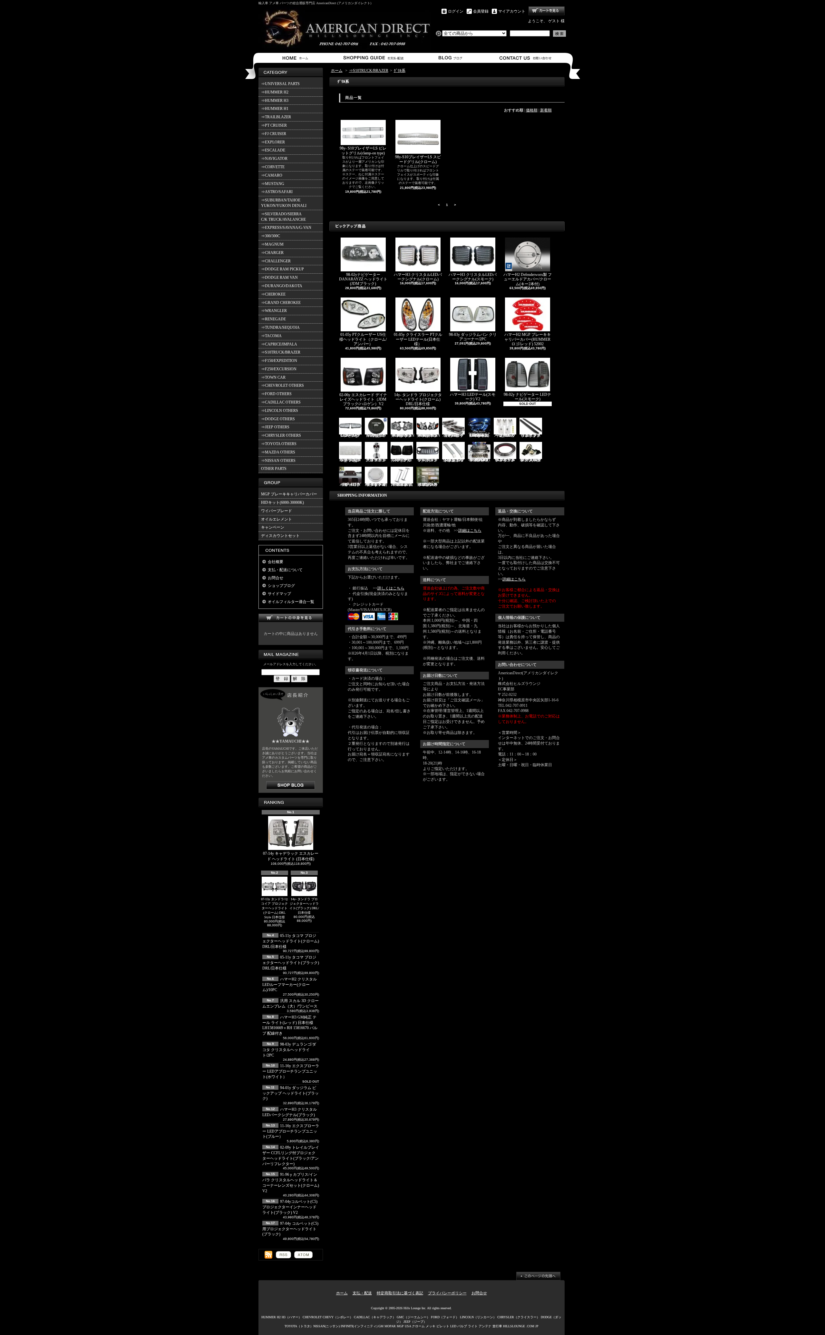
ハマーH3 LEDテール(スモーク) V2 (472, 396)
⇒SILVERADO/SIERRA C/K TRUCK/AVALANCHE (283, 217)
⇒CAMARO (271, 175)
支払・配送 (362, 1293)
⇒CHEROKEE (273, 294)
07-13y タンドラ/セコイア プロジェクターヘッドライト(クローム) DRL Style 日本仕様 (274, 908)
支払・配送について (373, 58)
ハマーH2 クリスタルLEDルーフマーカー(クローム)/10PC (289, 984)
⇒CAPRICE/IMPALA (279, 344)
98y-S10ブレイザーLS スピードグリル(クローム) (418, 159)
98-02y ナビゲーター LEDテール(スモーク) (527, 396)
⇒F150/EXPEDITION (279, 360)
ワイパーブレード (276, 511)
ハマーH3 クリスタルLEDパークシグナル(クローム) (418, 276)
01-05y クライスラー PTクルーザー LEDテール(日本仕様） (418, 339)
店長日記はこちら (290, 785)
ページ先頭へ (538, 1276)
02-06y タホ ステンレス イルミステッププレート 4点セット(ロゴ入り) (427, 484)
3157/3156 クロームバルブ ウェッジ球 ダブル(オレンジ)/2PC (530, 460)
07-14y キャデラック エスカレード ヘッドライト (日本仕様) (290, 856)
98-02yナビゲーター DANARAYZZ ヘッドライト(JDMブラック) (363, 279)
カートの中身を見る (290, 618)
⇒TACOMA (271, 336)
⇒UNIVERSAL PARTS (280, 84)
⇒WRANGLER (274, 310)
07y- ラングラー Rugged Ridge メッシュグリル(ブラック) (350, 460)
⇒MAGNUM (272, 244)
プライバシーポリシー (447, 1293)
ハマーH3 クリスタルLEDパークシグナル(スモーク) (473, 276)
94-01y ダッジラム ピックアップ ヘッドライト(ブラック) (290, 1093)
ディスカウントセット (280, 535)
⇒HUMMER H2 (274, 92)
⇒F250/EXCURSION (278, 369)
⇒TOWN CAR (273, 377)
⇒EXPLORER (273, 142)
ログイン (455, 11)
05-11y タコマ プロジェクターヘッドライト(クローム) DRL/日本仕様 (290, 941)
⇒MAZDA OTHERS (278, 452)
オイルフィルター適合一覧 (291, 601)
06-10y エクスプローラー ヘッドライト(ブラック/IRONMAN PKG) (402, 435)
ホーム (296, 58)
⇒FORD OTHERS (276, 394)
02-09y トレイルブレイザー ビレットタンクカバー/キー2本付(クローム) (376, 484)
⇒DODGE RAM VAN (279, 277)
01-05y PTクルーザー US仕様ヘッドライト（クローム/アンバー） (363, 339)
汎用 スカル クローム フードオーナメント (376, 460)
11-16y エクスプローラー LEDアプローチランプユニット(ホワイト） (290, 1071)
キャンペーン (272, 527)
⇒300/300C (270, 236)
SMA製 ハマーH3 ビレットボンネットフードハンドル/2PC (453, 460)
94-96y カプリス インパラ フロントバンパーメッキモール (505, 460)
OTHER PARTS (273, 468)
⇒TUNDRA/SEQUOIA (280, 327)
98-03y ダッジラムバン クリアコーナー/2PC (473, 336)
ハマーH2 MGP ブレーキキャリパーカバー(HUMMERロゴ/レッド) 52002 (527, 339)
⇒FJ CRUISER (273, 134)
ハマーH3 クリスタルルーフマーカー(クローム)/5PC (505, 435)
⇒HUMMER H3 (274, 100)
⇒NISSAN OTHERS (278, 460)
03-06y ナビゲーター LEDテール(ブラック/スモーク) (401, 460)
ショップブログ (449, 58)
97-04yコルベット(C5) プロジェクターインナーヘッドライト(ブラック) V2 (289, 1207)
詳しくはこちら (390, 588)
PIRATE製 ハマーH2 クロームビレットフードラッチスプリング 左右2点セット (402, 484)
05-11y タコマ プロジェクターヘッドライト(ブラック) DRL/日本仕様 (290, 962)
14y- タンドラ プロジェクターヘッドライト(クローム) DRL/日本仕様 (418, 399)
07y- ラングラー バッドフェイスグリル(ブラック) (427, 460)
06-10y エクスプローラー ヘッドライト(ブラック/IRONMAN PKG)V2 (428, 435)
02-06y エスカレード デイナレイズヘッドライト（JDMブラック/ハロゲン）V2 (363, 399)
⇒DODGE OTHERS (278, 419)
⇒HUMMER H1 (274, 108)
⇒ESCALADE (273, 150)
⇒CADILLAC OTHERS (281, 402)
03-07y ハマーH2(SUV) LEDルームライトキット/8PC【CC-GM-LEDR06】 (479, 435)
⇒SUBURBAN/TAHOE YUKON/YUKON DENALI (284, 203)
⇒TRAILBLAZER (276, 117)
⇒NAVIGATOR (274, 158)
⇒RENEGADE (273, 319)
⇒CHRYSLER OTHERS (281, 435)
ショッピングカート (547, 10)
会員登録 (481, 11)
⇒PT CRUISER (274, 125)
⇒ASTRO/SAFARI (277, 192)
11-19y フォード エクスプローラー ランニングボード (530, 435)
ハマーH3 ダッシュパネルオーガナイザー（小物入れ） (350, 484)
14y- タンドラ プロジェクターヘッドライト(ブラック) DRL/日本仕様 (304, 905)
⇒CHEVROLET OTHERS (282, 385)
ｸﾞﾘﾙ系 (399, 70)
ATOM (303, 1254)
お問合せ (526, 58)
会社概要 (275, 562)
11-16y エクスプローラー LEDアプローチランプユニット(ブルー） (290, 1131)
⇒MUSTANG (272, 183)
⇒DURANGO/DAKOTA (281, 286)
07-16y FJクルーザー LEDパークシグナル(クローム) (350, 435)
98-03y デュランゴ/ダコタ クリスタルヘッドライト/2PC (289, 1049)
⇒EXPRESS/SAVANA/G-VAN (286, 227)
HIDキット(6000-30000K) (282, 502)
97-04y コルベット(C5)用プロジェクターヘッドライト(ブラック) (290, 1229)
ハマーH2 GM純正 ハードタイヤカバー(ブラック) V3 (376, 435)
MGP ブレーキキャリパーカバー (289, 494)
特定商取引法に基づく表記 (400, 1293)
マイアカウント (511, 11)
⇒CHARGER (272, 252)
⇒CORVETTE (273, 167)
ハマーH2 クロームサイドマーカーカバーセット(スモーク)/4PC (453, 435)
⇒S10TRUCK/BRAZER (280, 352)
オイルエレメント (276, 519)
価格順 (532, 110)
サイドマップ (279, 593)
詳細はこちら (469, 530)
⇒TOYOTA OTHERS (278, 444)
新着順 (546, 110)
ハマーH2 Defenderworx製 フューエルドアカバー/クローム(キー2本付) (527, 279)
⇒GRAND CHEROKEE (281, 302)
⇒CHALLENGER (276, 261)
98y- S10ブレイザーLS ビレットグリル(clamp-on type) (363, 150)
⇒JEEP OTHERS (275, 427)
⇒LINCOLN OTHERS (279, 410)
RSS (283, 1254)
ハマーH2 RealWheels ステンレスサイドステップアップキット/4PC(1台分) (479, 460)
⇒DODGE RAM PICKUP (282, 269)
